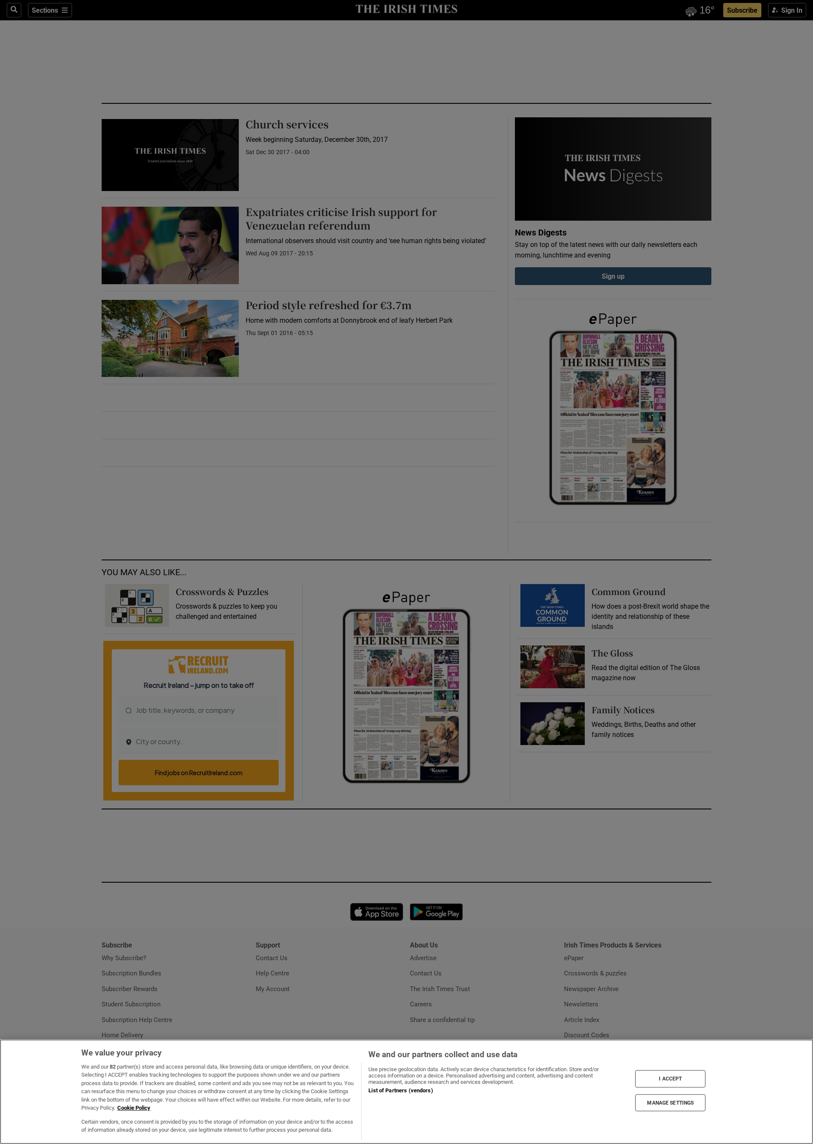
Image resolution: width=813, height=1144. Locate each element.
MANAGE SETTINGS (670, 1102)
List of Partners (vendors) (400, 1090)
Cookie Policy (133, 1108)
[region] (406, 1091)
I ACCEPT (670, 1079)
